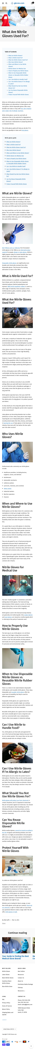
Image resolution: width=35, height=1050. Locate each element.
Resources (21, 974)
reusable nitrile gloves (17, 692)
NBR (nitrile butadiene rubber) (16, 286)
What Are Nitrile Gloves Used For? (18, 60)
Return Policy (6, 1009)
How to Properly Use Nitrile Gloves (18, 71)
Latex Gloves (6, 974)
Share (3, 923)
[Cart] (32, 3)
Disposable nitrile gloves (9, 263)
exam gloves (8, 617)
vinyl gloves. (24, 130)
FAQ (3, 999)
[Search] (6, 3)
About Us (20, 981)
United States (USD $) (8, 1029)
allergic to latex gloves (20, 252)
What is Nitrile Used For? (15, 58)
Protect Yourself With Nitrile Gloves (18, 94)
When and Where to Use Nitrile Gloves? (17, 153)
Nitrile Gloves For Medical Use (17, 68)
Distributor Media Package (25, 984)
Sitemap (20, 987)
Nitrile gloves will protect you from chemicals (15, 800)
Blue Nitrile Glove (7, 986)
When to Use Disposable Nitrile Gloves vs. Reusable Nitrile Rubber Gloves (18, 75)
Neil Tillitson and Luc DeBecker (11, 248)
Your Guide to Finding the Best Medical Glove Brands (15, 957)
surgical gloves (28, 615)
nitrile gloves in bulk (11, 912)
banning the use (8, 423)
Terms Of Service (7, 1006)
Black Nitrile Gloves (7, 978)
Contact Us (21, 978)
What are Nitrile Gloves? (15, 55)
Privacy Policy (6, 1003)
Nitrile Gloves (6, 971)
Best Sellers (21, 971)
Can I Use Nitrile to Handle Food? (17, 79)
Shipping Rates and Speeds (7, 1013)
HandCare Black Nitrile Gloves (6, 982)
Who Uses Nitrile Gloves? (15, 62)
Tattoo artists (7, 488)
